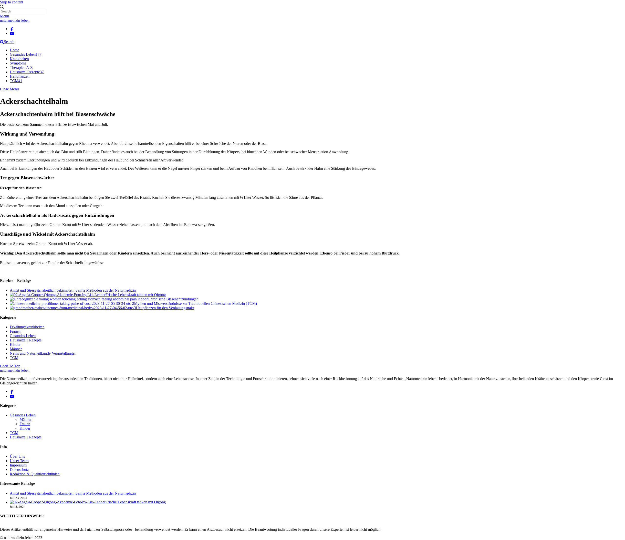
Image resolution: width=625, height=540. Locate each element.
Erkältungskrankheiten (27, 327)
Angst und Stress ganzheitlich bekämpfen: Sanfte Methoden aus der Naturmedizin (73, 290)
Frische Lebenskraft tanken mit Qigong (135, 295)
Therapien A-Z (21, 67)
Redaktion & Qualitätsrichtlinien (35, 474)
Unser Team (19, 461)
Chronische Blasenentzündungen (173, 299)
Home (14, 50)
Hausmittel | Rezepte (26, 340)
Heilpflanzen (20, 76)
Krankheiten (19, 59)
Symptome (18, 63)
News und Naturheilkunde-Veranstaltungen (43, 353)
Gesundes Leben (26, 54)
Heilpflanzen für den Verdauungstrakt (165, 308)
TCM (16, 81)
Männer (16, 349)
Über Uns (17, 456)
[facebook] (12, 29)
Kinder (15, 344)
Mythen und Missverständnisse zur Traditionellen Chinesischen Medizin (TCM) (195, 303)
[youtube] (12, 33)
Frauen (15, 331)
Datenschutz (19, 469)
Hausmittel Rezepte (27, 72)
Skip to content (11, 2)
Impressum (18, 465)
